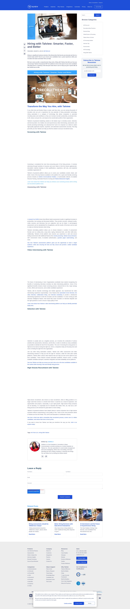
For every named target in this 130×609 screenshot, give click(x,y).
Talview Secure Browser (70, 236)
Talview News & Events (88, 37)
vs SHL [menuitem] (29, 575)
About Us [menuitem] (89, 6)
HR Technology (86, 49)
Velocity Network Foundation (97, 592)
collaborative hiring (42, 294)
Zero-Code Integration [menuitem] (66, 581)
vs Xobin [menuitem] (29, 585)
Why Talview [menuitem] (60, 6)
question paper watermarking (65, 237)
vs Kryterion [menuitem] (30, 583)
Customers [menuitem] (77, 6)
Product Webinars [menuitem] (65, 563)
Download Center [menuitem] (50, 579)
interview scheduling (56, 294)
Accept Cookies (78, 603)
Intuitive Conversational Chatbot (47, 177)
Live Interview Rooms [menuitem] (32, 550)
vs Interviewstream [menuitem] (31, 569)
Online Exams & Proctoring (89, 34)
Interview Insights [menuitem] (31, 557)
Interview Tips (86, 43)
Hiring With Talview (44, 432)
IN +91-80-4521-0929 (81, 552)
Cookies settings (68, 603)
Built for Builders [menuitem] (65, 579)
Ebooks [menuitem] (63, 557)
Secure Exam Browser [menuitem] (32, 561)
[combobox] (88, 15)
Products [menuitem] (46, 6)
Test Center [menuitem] (49, 581)
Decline (89, 603)
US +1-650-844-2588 (81, 551)
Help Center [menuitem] (49, 569)
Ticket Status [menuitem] (49, 573)
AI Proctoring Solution (88, 40)
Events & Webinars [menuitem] (65, 559)
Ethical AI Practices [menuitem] (66, 583)
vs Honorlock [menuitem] (30, 577)
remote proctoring (58, 236)
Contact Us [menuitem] (49, 561)
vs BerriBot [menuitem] (30, 581)
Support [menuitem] (101, 2)
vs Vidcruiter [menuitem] (30, 571)
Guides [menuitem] (63, 561)
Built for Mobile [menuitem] (64, 571)
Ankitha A (50, 441)
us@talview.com (80, 554)
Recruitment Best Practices (89, 28)
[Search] (97, 15)
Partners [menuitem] (48, 557)
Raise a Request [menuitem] (50, 571)
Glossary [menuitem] (63, 555)
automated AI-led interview (67, 293)
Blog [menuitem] (62, 550)
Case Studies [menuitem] (64, 553)
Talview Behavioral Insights (62, 178)
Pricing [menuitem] (83, 6)
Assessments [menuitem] (30, 553)
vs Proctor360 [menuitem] (30, 573)
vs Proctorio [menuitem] (30, 579)
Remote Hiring (86, 31)
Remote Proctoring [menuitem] (31, 559)
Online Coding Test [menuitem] (32, 555)
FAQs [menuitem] (62, 573)
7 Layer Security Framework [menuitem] (65, 576)
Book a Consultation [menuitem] (93, 2)
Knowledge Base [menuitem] (50, 575)
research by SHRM (34, 219)
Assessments (86, 46)
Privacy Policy (82, 595)
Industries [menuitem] (53, 6)
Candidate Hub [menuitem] (50, 577)
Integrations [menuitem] (69, 6)
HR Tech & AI (47, 51)
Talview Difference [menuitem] (65, 569)
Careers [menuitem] (48, 559)
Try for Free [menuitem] (98, 6)
